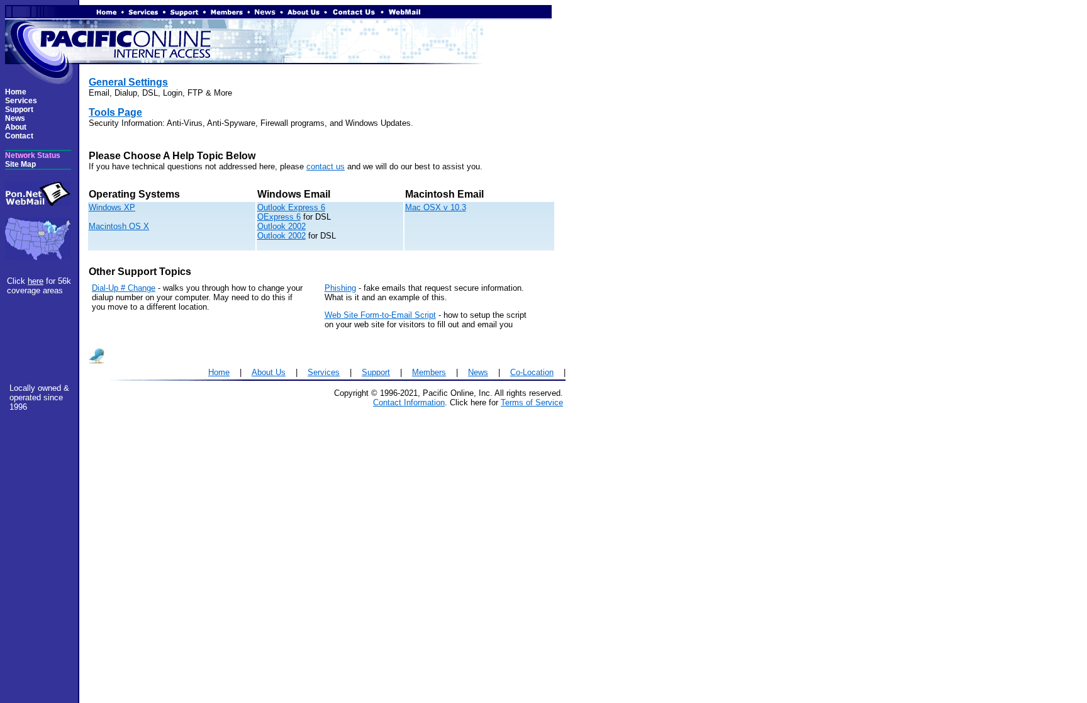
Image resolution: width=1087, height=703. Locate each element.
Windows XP (112, 207)
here (35, 281)
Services (21, 100)
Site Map (20, 164)
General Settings (128, 82)
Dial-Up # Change (123, 288)
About (15, 127)
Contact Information (409, 402)
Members (429, 372)
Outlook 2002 (281, 226)
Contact (19, 136)
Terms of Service (532, 402)
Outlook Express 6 (291, 207)
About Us (269, 372)
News (15, 118)
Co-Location (532, 372)
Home (15, 91)
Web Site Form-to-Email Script (380, 315)
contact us (325, 166)
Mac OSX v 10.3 (435, 207)
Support (19, 109)
